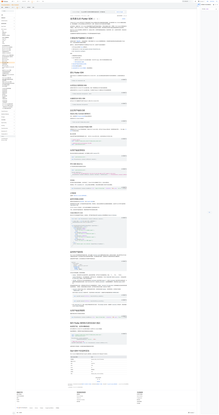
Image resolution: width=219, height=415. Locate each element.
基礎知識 (6, 7)
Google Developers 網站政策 (112, 384)
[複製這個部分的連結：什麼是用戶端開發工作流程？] (95, 38)
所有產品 (57, 407)
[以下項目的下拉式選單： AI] (14, 7)
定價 (28, 1)
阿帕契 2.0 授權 (99, 384)
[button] (7, 18)
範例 (33, 7)
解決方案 (24, 1)
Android (31, 407)
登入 (217, 1)
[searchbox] (7, 11)
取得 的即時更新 (80, 195)
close (217, 4)
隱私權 (20, 412)
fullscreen (215, 4)
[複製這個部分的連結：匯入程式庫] (77, 134)
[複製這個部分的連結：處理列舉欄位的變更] (85, 199)
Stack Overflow (139, 396)
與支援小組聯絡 (139, 394)
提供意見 (123, 18)
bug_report (213, 4)
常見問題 (138, 403)
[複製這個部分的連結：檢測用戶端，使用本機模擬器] (90, 326)
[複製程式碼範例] (126, 79)
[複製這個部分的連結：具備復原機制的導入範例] (84, 213)
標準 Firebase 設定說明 (80, 116)
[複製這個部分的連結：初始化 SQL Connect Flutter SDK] (93, 127)
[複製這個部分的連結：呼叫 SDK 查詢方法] (84, 164)
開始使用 (78, 41)
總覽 (2, 7)
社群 (37, 1)
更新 (79, 61)
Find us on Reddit (80, 396)
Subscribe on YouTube (81, 399)
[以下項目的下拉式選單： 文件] (34, 1)
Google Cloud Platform (49, 407)
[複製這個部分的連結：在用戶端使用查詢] (86, 150)
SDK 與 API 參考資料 (20, 396)
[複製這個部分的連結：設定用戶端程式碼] (86, 110)
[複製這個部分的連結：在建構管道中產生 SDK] (86, 98)
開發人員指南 (19, 394)
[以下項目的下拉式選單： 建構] (14, 1)
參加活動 (78, 401)
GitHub (18, 401)
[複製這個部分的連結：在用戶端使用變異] (86, 310)
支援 (43, 1)
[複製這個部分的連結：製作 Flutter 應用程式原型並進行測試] (101, 323)
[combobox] (187, 1)
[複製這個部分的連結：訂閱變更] (77, 193)
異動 (78, 66)
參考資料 (28, 7)
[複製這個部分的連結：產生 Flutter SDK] (85, 72)
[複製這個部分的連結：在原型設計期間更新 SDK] (88, 85)
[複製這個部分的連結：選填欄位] (76, 180)
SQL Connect (15, 5)
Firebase (71, 15)
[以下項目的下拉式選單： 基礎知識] (9, 7)
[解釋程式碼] (122, 79)
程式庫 (18, 399)
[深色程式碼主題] (124, 79)
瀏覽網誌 (78, 394)
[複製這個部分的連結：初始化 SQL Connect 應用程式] (91, 114)
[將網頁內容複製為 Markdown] (98, 19)
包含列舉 (82, 201)
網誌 (207, 1)
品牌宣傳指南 (139, 401)
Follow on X (79, 397)
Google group (139, 397)
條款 (17, 412)
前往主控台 (212, 1)
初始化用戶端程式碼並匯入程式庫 (79, 64)
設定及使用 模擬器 (79, 68)
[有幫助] (124, 16)
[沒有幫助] (126, 16)
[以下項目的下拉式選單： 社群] (39, 1)
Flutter (81, 47)
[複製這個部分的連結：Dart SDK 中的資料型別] (90, 351)
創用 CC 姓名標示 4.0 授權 (86, 384)
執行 (18, 1)
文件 (32, 1)
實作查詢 (74, 66)
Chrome (36, 407)
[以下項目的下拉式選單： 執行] (20, 1)
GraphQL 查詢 (90, 201)
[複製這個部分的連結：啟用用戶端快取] (84, 252)
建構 (12, 1)
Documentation (5, 5)
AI (12, 7)
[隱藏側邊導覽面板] (14, 413)
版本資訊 (138, 399)
